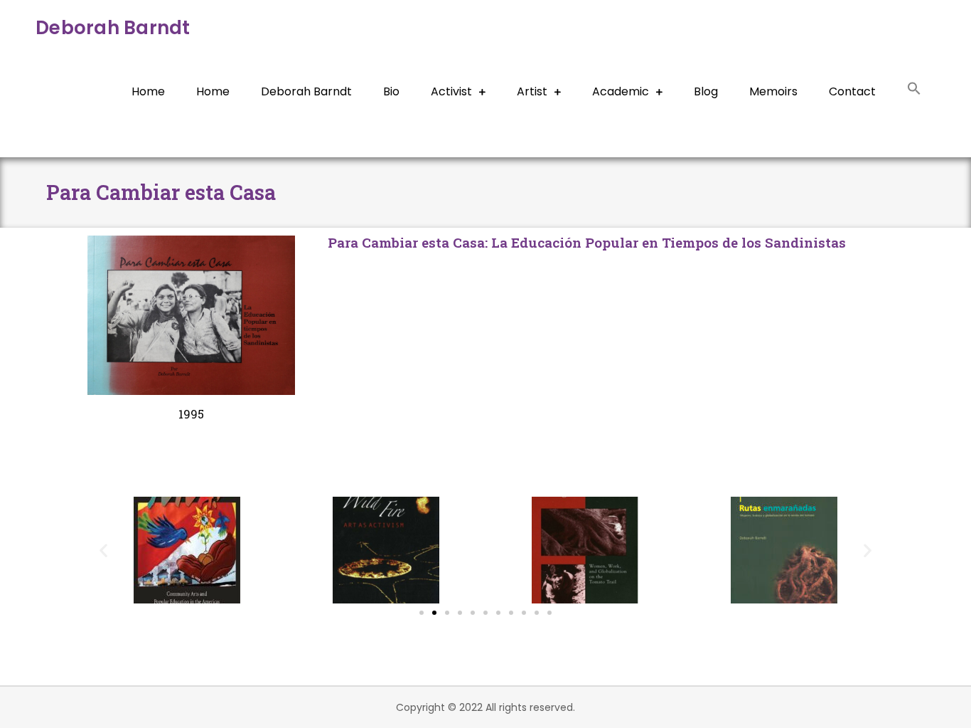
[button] (103, 550)
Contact (852, 91)
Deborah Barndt (113, 28)
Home (148, 91)
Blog (706, 91)
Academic (620, 91)
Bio (391, 91)
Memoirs (773, 91)
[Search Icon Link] (914, 91)
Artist (532, 91)
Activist (451, 91)
